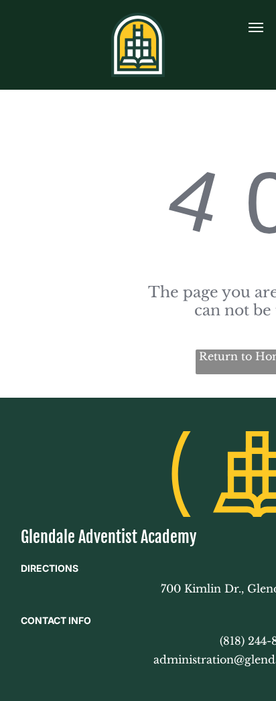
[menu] (256, 27)
